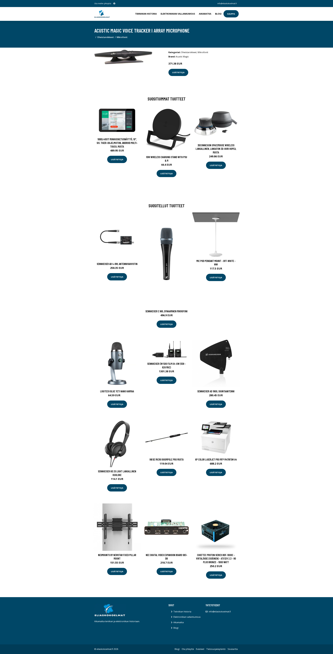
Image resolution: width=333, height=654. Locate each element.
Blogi (218, 13)
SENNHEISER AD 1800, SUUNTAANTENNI (216, 391)
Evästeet (200, 649)
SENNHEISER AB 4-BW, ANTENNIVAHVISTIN (117, 263)
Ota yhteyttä (188, 649)
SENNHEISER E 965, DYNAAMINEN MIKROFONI (166, 311)
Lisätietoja (178, 72)
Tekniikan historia (146, 13)
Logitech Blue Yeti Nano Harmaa (117, 391)
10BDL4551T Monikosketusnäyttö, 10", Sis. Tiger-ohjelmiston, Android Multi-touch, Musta (117, 143)
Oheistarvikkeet (105, 37)
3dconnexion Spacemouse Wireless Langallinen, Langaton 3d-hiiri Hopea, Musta (216, 149)
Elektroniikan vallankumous (178, 13)
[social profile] (114, 3)
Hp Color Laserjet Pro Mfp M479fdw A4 (216, 459)
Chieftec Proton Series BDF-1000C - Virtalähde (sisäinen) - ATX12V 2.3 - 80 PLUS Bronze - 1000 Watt (216, 558)
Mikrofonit (122, 37)
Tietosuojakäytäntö (216, 649)
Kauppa (231, 13)
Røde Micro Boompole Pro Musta (167, 459)
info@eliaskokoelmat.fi (227, 3)
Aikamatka (205, 13)
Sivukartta (233, 649)
